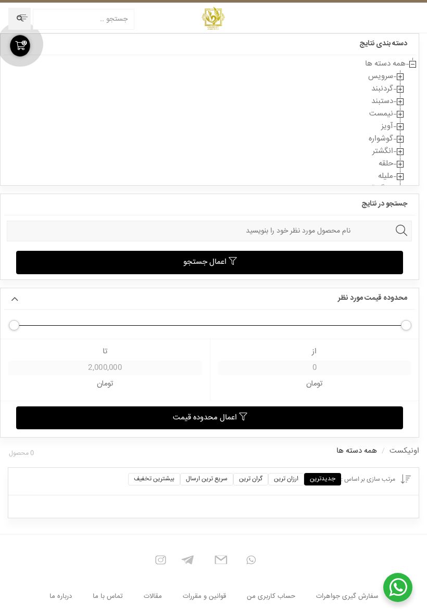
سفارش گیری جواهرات (347, 596)
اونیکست (404, 451)
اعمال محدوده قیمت (206, 418)
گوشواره (381, 139)
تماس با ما (108, 596)
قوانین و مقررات (204, 596)
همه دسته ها (385, 64)
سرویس (380, 76)
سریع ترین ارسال (207, 479)
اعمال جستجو (206, 262)
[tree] (210, 126)
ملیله (385, 176)
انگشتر (382, 151)
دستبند (382, 101)
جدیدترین (322, 479)
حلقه (386, 164)
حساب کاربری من (271, 596)
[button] (23, 17)
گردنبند (382, 89)
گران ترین (250, 479)
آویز (387, 126)
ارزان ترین (286, 479)
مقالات (153, 596)
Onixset (213, 18)
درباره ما (60, 596)
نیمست (381, 114)
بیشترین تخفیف (154, 479)
